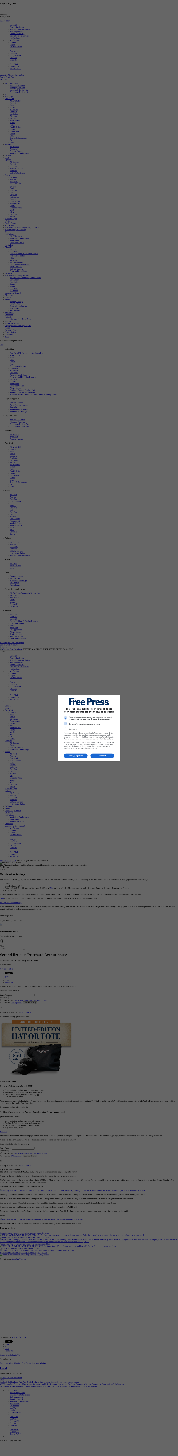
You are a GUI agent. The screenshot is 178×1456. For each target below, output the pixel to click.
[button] (89, 729)
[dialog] (89, 728)
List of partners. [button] (107, 739)
